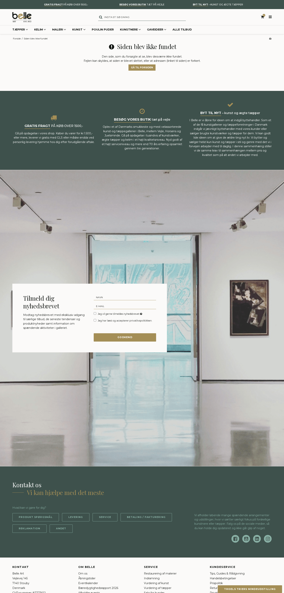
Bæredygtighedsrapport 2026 (98, 588)
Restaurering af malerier (160, 573)
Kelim (38, 29)
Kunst (77, 29)
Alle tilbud (182, 29)
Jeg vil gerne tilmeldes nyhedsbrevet (120, 313)
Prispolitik (216, 583)
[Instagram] (268, 539)
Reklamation (29, 528)
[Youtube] (246, 539)
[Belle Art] (22, 17)
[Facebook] (235, 539)
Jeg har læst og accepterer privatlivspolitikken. (125, 320)
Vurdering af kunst (156, 583)
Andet (61, 528)
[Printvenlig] (270, 38)
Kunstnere (129, 29)
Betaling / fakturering (146, 517)
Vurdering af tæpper (157, 588)
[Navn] (125, 297)
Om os (82, 573)
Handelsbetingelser (223, 578)
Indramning (152, 578)
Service (105, 517)
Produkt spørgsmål (36, 517)
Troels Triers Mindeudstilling (250, 589)
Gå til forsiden (142, 67)
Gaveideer (155, 29)
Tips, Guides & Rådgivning (227, 573)
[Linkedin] (257, 539)
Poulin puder (103, 29)
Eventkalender (88, 583)
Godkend (124, 337)
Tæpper (18, 29)
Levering (75, 517)
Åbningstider (86, 578)
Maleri (57, 29)
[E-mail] (125, 306)
